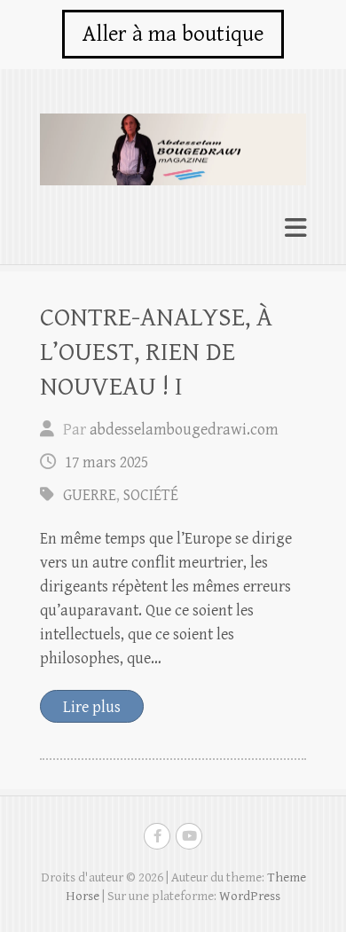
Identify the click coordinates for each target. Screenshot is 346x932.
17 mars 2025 (106, 462)
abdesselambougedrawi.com (184, 429)
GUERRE (89, 495)
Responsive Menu (295, 228)
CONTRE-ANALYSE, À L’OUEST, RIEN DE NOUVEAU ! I (156, 352)
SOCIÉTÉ (150, 495)
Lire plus (92, 707)
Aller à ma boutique (173, 34)
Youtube (189, 836)
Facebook (157, 836)
